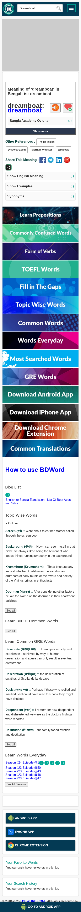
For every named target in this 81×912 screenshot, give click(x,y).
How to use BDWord (35, 469)
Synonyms (40, 196)
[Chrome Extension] (40, 438)
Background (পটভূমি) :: (20, 546)
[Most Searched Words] (40, 366)
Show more (40, 131)
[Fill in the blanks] (40, 294)
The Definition (46, 141)
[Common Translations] (40, 456)
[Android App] (40, 402)
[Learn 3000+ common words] (40, 330)
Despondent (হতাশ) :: (20, 709)
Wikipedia (63, 149)
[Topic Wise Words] (40, 312)
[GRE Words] (40, 384)
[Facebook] (43, 162)
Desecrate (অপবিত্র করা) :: (22, 649)
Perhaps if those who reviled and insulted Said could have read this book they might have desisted (40, 694)
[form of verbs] (40, 258)
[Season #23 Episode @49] (52, 764)
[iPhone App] (40, 420)
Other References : (20, 141)
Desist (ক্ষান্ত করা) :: (18, 689)
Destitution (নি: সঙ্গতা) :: (21, 730)
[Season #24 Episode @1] (41, 764)
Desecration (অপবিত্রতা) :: (22, 674)
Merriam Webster (42, 149)
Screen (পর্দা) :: (15, 531)
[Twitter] (52, 162)
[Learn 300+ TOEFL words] (40, 276)
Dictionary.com (17, 149)
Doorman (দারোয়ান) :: (19, 591)
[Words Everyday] (40, 348)
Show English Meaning (40, 176)
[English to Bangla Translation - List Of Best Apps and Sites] (7, 496)
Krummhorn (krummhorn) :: (26, 566)
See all (10, 610)
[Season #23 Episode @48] (58, 764)
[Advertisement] (40, 45)
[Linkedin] (60, 162)
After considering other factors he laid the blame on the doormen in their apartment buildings (40, 596)
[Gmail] (67, 162)
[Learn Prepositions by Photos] (40, 222)
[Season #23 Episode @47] (63, 764)
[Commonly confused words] (40, 241)
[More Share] (8, 169)
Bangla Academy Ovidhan (40, 120)
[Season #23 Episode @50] (47, 764)
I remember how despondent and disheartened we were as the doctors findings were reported (39, 714)
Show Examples (40, 186)
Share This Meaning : (22, 160)
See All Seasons (16, 784)
